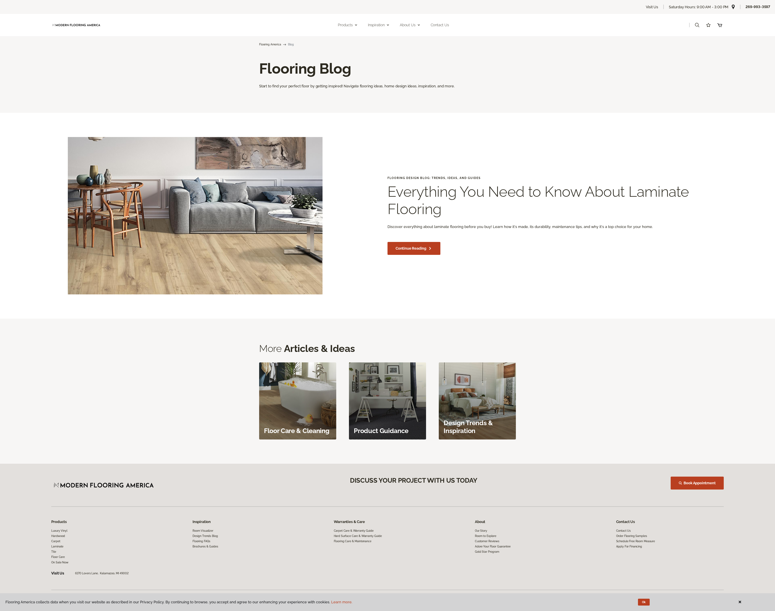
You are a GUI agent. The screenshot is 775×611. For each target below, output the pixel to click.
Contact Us (440, 25)
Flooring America (270, 44)
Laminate (57, 546)
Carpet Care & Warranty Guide (354, 530)
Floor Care (58, 557)
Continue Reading (411, 248)
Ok (644, 602)
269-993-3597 (758, 7)
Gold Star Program (487, 551)
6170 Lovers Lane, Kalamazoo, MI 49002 (102, 573)
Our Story (481, 530)
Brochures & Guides (205, 546)
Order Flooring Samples (631, 536)
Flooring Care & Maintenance (352, 541)
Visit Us (652, 7)
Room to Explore (485, 536)
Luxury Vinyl (59, 530)
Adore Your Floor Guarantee (492, 546)
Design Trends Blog (205, 536)
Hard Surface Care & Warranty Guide (358, 536)
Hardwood (58, 536)
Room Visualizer (203, 530)
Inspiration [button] (376, 25)
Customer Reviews (487, 541)
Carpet (55, 541)
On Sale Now (59, 562)
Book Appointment (699, 483)
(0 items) (719, 25)
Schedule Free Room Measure (635, 541)
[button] (697, 25)
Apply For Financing (629, 546)
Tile (53, 551)
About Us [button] (408, 25)
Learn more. (341, 602)
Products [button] (345, 25)
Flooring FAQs (201, 541)
